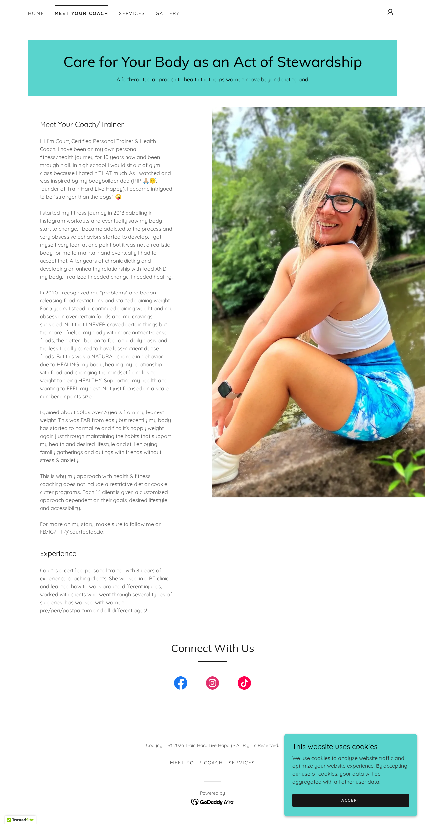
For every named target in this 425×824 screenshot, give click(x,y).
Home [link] (36, 13)
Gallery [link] (168, 13)
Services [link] (132, 13)
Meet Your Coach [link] (81, 13)
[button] (390, 12)
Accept (350, 800)
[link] (212, 65)
